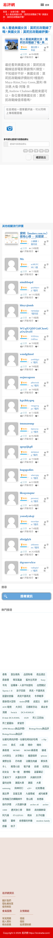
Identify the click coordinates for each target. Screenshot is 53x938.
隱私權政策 (7, 903)
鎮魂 (44, 750)
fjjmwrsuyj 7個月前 (34, 432)
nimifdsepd (26, 282)
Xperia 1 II (7, 690)
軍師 (28, 810)
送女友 (5, 772)
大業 (38, 783)
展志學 (5, 793)
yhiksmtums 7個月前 (35, 548)
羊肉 (4, 685)
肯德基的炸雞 (25, 821)
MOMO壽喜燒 (31, 750)
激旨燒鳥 (15, 674)
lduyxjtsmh (27, 305)
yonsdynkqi (27, 516)
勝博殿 (27, 772)
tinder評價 (24, 701)
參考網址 (16, 139)
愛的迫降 (6, 783)
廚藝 (4, 826)
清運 (4, 712)
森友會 (44, 707)
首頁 (5, 12)
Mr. (22, 259)
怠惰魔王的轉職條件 (12, 799)
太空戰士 (19, 755)
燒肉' (30, 745)
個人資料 (6, 921)
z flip (44, 739)
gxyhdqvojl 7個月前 (35, 290)
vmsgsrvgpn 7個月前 (35, 409)
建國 (30, 783)
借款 (22, 921)
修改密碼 (6, 924)
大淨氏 (18, 707)
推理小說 (15, 766)
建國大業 (19, 783)
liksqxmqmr (27, 492)
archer (45, 804)
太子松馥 (40, 815)
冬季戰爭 (39, 696)
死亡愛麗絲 (7, 723)
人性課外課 (20, 804)
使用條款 (6, 906)
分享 (25, 54)
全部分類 (14, 12)
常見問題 (6, 918)
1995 (4, 745)
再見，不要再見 (37, 690)
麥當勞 (20, 723)
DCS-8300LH (27, 712)
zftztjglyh (25, 539)
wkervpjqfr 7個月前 (35, 478)
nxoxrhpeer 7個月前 (35, 524)
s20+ (29, 788)
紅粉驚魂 (40, 788)
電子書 (27, 766)
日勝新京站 (31, 707)
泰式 (13, 745)
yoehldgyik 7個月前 (35, 362)
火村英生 (6, 755)
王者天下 (6, 777)
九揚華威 (30, 793)
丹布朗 (18, 761)
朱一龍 (16, 772)
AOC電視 (6, 707)
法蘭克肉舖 (31, 761)
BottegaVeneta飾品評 (39, 728)
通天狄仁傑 (16, 810)
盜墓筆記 (38, 772)
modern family (43, 821)
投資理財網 (25, 924)
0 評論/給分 (28, 57)
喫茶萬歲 (17, 680)
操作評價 (6, 804)
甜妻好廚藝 (7, 696)
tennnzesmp (27, 423)
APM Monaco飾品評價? (13, 728)
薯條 (13, 821)
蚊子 (13, 826)
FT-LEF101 (18, 815)
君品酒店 (40, 674)
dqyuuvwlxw (28, 562)
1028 (26, 718)
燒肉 (39, 745)
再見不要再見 (24, 696)
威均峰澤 (43, 793)
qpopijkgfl (26, 446)
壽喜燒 (5, 750)
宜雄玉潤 (17, 793)
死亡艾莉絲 (38, 718)
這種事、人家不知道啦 (22, 685)
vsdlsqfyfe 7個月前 (35, 571)
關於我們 (6, 900)
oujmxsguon (27, 377)
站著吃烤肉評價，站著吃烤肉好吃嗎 (20, 739)
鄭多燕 (44, 761)
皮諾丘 (36, 701)
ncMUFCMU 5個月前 (35, 267)
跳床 (29, 815)
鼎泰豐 (5, 680)
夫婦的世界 (35, 777)
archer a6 (34, 804)
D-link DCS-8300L (11, 718)
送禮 (36, 766)
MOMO (16, 750)
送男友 (46, 766)
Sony (43, 680)
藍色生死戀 (31, 680)
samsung (6, 788)
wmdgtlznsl (27, 354)
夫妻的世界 (20, 777)
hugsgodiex (27, 469)
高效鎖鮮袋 (39, 810)
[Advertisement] (26, 191)
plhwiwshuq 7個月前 (35, 386)
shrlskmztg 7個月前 (35, 455)
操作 (46, 701)
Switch (14, 712)
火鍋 (21, 745)
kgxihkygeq (27, 400)
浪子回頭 (20, 690)
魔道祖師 (32, 755)
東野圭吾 (6, 761)
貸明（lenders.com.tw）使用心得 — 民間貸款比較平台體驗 (34, 236)
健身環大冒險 (9, 701)
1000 (4, 810)
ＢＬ (4, 766)
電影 (23, 12)
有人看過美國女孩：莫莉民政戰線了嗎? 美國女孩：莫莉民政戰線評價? (34, 44)
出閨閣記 (41, 685)
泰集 (4, 674)
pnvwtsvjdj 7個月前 (34, 501)
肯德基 (40, 799)
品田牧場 (28, 674)
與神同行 (18, 788)
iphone (44, 755)
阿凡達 (5, 815)
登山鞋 (29, 799)
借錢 (22, 918)
